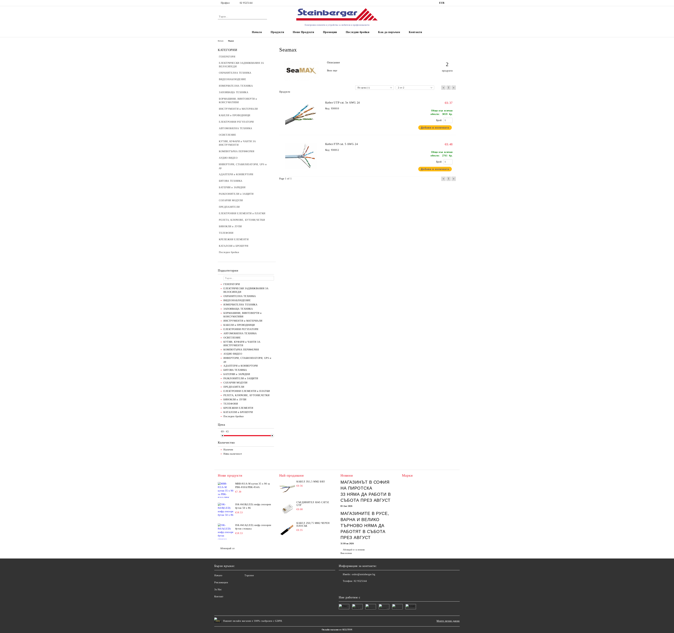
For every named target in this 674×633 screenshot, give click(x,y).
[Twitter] (349, 588)
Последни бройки (357, 32)
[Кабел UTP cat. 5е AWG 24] (304, 129)
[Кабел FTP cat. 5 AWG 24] (304, 171)
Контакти (415, 32)
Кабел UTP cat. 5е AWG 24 (342, 102)
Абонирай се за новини (354, 549)
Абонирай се (227, 548)
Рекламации (221, 582)
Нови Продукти (303, 32)
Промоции (330, 32)
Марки (231, 41)
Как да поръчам (389, 32)
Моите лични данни (448, 621)
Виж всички (346, 553)
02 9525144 (246, 3)
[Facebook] (341, 588)
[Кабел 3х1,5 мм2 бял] (287, 488)
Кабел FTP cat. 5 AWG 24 (341, 144)
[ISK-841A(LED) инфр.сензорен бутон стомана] (226, 531)
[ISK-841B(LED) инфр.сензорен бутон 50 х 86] (226, 511)
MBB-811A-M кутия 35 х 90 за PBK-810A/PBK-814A (252, 485)
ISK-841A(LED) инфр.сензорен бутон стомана (253, 527)
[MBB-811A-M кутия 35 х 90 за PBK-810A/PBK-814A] (226, 490)
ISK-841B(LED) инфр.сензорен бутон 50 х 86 (253, 506)
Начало (257, 32)
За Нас (218, 589)
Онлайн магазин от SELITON (337, 629)
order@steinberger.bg (363, 574)
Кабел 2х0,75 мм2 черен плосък (312, 524)
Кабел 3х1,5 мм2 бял (310, 481)
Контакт (218, 596)
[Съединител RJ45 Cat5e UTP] (287, 509)
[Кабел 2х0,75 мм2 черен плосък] (287, 530)
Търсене (249, 575)
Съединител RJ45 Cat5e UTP (312, 503)
